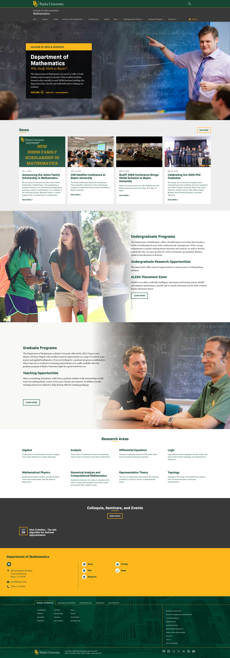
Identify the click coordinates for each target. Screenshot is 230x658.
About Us (49, 92)
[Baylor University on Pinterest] (188, 652)
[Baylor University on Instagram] (173, 652)
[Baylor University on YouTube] (193, 652)
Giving (194, 19)
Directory (57, 617)
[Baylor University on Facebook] (168, 652)
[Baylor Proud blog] (163, 652)
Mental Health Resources (174, 629)
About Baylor (41, 610)
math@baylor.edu (19, 581)
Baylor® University (79, 651)
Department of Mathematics (28, 556)
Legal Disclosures (172, 625)
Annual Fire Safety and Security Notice (179, 614)
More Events (115, 516)
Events (107, 19)
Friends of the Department (72, 19)
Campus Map (58, 613)
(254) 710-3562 (18, 586)
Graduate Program (155, 19)
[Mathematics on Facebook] (9, 564)
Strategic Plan (75, 620)
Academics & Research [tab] (66, 603)
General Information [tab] (45, 603)
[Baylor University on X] (178, 652)
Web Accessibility (172, 643)
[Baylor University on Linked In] (183, 652)
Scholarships (62, 92)
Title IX (168, 639)
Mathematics (41, 13)
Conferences (93, 19)
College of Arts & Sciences (45, 10)
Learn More (139, 295)
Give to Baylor (58, 620)
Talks (115, 19)
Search (73, 613)
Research (172, 19)
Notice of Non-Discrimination (175, 632)
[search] (190, 4)
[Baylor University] (48, 4)
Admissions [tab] (100, 603)
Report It (169, 636)
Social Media (75, 617)
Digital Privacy (171, 621)
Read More (204, 130)
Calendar (57, 610)
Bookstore (40, 620)
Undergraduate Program (133, 19)
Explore (35, 92)
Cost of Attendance (172, 618)
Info (34, 19)
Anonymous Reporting (173, 611)
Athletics (40, 613)
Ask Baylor (40, 617)
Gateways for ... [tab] (114, 603)
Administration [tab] (85, 603)
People (45, 19)
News (56, 19)
